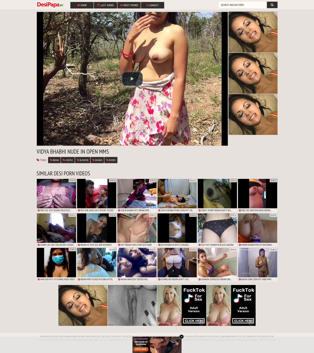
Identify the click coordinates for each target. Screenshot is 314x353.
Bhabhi (98, 160)
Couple (69, 160)
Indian (55, 160)
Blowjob (83, 160)
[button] (132, 79)
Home (83, 5)
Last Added (107, 5)
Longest (154, 5)
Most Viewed (130, 5)
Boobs (112, 160)
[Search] (272, 5)
